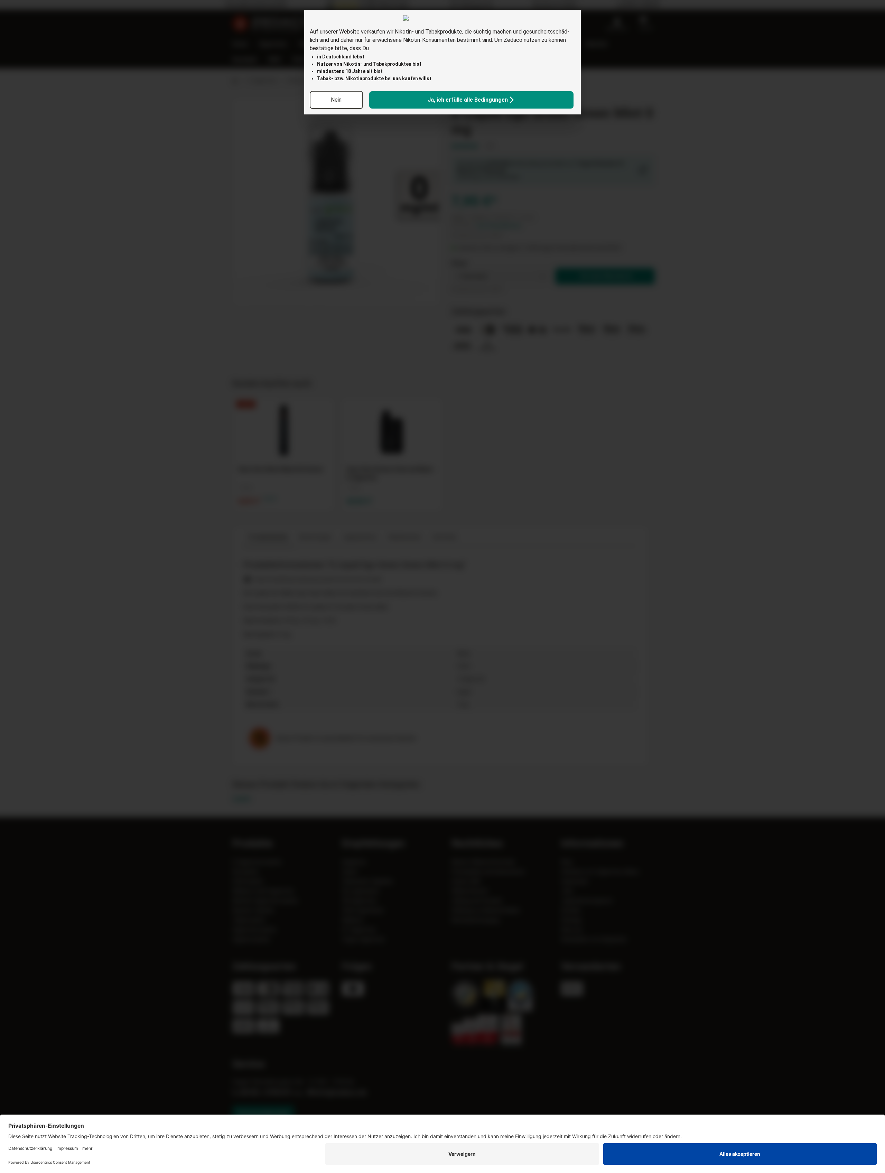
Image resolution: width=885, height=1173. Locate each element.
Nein (336, 99)
